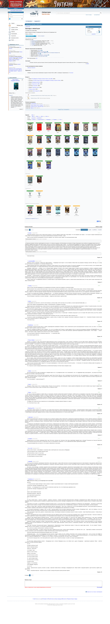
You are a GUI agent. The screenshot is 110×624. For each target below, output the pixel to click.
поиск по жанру (89, 14)
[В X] (100, 221)
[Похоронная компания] (39, 130)
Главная (12, 23)
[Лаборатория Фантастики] (34, 13)
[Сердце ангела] (85, 130)
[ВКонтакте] (97, 221)
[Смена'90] (30, 130)
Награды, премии (14, 29)
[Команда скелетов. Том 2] (58, 142)
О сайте (34, 598)
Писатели (33, 67)
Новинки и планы (14, 27)
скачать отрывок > (41, 35)
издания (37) (37, 21)
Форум (12, 39)
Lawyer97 (11, 95)
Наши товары (74, 598)
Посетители (13, 35)
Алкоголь (29, 67)
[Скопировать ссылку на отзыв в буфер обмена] (27, 261)
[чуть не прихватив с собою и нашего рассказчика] (36, 253)
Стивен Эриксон (15, 79)
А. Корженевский (34, 40)
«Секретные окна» (35, 87)
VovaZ (29, 384)
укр (41, 598)
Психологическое (43, 51)
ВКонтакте (64, 598)
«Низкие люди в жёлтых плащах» (36, 105)
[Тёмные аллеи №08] (30, 195)
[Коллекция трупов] (48, 129)
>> (15, 107)
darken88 (30, 461)
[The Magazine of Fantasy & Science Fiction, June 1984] (30, 182)
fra (39, 598)
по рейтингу (94, 229)
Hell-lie (29, 301)
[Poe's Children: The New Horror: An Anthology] (67, 212)
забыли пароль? (19, 10)
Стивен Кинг (27, 26)
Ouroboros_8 (31, 479)
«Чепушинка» (33, 103)
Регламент (45, 598)
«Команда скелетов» (36, 82)
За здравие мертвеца (15, 80)
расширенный (97, 14)
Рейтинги (13, 31)
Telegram (69, 598)
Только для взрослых (42, 56)
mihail (88, 63)
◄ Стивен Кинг (29, 21)
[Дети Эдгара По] (58, 155)
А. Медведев (33, 43)
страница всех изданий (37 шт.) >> (32, 218)
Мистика (39, 50)
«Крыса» (32, 107)
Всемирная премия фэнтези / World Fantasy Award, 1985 (41, 95)
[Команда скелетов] (95, 130)
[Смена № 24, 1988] (39, 182)
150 (36, 58)
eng (37, 598)
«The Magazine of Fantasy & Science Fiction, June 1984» (42, 78)
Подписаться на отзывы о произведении (94, 591)
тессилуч (71, 72)
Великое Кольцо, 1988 (35, 98)
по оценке (100, 229)
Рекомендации (14, 33)
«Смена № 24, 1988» (36, 83)
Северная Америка (54, 52)
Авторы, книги (20, 25)
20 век (38, 53)
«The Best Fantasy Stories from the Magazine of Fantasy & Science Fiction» (47, 80)
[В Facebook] (98, 221)
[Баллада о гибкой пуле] (48, 142)
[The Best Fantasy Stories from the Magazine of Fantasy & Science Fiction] (30, 213)
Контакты (52, 598)
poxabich (30, 438)
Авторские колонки (14, 37)
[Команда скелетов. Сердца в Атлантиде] (95, 142)
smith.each (30, 417)
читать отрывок (30, 35)
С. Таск (32, 45)
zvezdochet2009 (31, 261)
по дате (89, 229)
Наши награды (58, 598)
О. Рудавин (33, 44)
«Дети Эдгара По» (36, 90)
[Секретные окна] (39, 167)
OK (21, 18)
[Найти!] (101, 13)
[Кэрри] (39, 142)
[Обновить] (22, 80)
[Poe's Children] (76, 213)
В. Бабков (32, 41)
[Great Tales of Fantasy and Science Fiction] (48, 212)
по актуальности (84, 229)
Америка (47, 52)
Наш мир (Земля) (40, 52)
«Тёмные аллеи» (32, 89)
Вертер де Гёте (31, 408)
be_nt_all (30, 448)
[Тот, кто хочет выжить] (67, 142)
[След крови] (16, 89)
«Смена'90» (35, 85)
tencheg (30, 285)
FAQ (48, 598)
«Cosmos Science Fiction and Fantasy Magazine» (15, 59)
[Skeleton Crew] (58, 213)
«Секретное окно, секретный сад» (36, 106)
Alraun (29, 392)
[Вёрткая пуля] (59, 128)
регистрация (13, 10)
